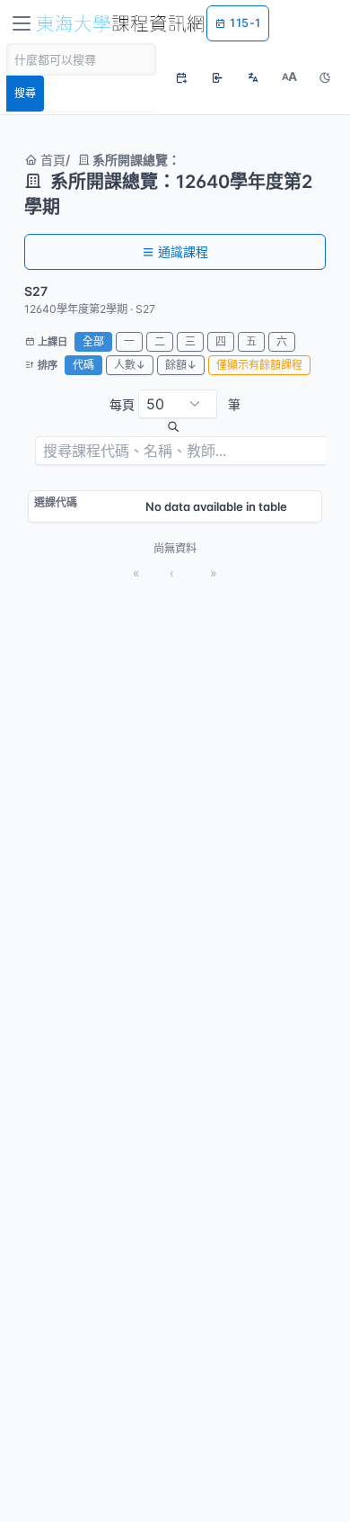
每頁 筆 (175, 404)
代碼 (83, 365)
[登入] (217, 77)
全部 (93, 341)
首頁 (51, 159)
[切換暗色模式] (325, 77)
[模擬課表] (181, 77)
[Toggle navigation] (21, 23)
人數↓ (129, 365)
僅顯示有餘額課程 (259, 365)
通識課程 (183, 251)
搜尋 (25, 93)
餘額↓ (181, 365)
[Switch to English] (253, 77)
